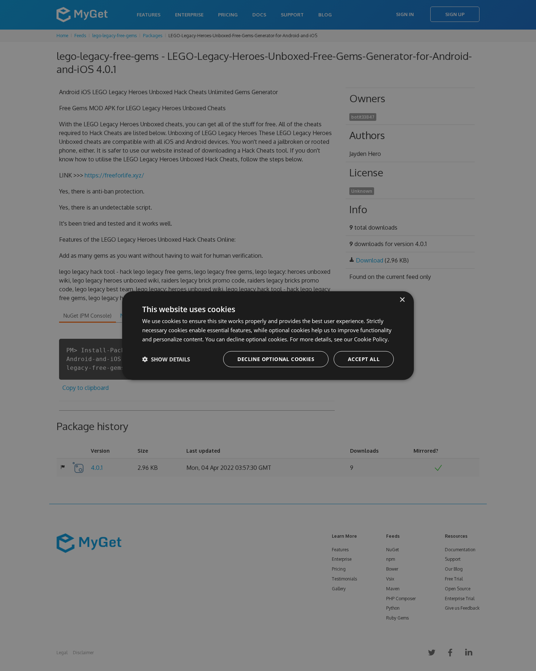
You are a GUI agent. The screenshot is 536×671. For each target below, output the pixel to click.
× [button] (402, 300)
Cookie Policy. (371, 339)
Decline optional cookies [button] (275, 358)
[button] (166, 359)
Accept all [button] (364, 358)
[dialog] (268, 335)
